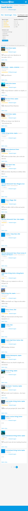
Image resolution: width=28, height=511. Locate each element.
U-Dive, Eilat (9, 325)
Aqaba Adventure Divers (12, 149)
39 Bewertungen (12, 72)
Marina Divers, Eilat (10, 309)
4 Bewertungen (12, 390)
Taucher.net (7, 2)
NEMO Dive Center (10, 83)
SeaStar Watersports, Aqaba (13, 355)
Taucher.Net (8, 508)
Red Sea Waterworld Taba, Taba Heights (13, 219)
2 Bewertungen (12, 298)
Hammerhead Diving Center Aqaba (15, 450)
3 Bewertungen (12, 87)
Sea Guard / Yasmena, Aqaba (13, 386)
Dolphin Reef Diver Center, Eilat (14, 340)
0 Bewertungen (12, 138)
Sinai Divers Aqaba (10, 48)
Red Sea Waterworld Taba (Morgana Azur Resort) (13, 184)
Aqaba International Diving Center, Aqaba (13, 436)
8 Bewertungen (12, 52)
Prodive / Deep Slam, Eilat (12, 234)
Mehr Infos (4, 60)
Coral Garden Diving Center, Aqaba (15, 401)
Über (2, 15)
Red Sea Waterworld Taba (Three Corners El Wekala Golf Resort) (14, 254)
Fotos (14, 15)
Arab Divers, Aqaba (10, 114)
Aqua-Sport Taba (10, 165)
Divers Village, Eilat (10, 200)
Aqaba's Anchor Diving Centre (13, 416)
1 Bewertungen (12, 153)
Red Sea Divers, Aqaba (11, 99)
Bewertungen (8, 15)
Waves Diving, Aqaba (11, 371)
